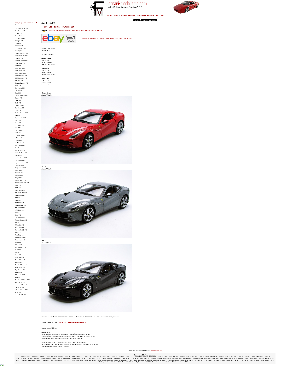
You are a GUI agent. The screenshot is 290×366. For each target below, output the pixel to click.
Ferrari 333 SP (25, 356)
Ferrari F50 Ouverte (186, 361)
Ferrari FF (110, 361)
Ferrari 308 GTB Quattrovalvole (71, 358)
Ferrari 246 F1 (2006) (219, 360)
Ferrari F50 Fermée (173, 361)
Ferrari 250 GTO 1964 (186, 360)
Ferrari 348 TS (127, 358)
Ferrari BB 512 (25, 358)
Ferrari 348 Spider (107, 358)
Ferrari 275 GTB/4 (162, 356)
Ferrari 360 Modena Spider (170, 358)
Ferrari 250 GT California (145, 360)
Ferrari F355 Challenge (118, 356)
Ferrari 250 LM (198, 360)
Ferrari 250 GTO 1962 (173, 360)
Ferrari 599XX (106, 356)
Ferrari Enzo (155, 361)
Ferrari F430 (219, 358)
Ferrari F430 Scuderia (230, 358)
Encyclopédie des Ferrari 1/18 (147, 15)
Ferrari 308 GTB (57, 358)
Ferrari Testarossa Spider (121, 360)
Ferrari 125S (117, 361)
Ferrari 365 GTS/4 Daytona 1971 (227, 356)
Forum (116, 15)
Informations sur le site (156, 350)
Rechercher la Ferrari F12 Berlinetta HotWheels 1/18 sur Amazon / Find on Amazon (74, 30)
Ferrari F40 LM (130, 356)
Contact (162, 15)
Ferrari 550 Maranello (257, 356)
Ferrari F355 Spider (209, 358)
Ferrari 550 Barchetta (243, 356)
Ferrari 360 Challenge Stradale (141, 358)
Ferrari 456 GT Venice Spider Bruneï (73, 360)
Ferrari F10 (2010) (254, 360)
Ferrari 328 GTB (86, 358)
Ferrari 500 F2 (244, 360)
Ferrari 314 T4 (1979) (232, 360)
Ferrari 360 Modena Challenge (55, 356)
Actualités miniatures (128, 15)
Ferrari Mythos (136, 361)
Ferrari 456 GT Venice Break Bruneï (52, 360)
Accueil (109, 15)
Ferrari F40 (164, 361)
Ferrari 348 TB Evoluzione (38, 356)
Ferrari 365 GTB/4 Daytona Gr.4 (73, 356)
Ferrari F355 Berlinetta (185, 358)
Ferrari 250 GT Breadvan (257, 358)
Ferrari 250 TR (208, 360)
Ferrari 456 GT (265, 360)
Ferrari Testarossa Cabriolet (105, 360)
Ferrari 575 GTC (96, 356)
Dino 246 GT (133, 360)
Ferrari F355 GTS (198, 358)
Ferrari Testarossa (46, 358)
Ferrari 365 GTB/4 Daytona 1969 (188, 356)
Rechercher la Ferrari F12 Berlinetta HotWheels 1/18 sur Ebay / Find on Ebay (106, 38)
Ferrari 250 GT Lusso (159, 360)
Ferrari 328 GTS (96, 358)
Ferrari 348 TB (118, 358)
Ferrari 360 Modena (156, 358)
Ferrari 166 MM (126, 361)
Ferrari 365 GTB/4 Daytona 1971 (208, 356)
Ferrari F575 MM (34, 358)
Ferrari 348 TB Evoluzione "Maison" (31, 360)
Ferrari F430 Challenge (141, 356)
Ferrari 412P (87, 356)
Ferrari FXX (152, 356)
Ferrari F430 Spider (243, 358)
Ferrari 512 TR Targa (90, 360)
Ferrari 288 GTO (173, 356)
